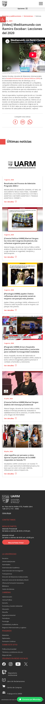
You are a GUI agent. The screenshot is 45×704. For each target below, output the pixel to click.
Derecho (5, 603)
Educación (5, 609)
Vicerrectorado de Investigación (12, 571)
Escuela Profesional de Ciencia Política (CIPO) (23, 78)
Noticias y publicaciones (11, 16)
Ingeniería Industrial (8, 615)
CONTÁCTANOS (8, 520)
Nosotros (5, 558)
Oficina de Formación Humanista (13, 583)
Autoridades (6, 565)
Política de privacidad (9, 649)
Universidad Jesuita (8, 561)
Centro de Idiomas (8, 589)
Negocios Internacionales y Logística (14, 628)
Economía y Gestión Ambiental (12, 606)
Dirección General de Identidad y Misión (15, 580)
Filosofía (5, 612)
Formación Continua (8, 641)
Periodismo (6, 618)
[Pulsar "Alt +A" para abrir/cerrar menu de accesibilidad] (3, 19)
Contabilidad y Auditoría (10, 624)
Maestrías (5, 635)
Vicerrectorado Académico (11, 568)
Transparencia (7, 574)
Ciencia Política (7, 600)
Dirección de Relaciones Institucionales (15, 577)
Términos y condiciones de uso (12, 652)
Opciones (21, 8)
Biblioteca (5, 586)
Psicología (5, 621)
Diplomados (6, 638)
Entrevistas (28, 16)
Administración (7, 597)
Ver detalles (9, 202)
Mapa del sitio (6, 655)
